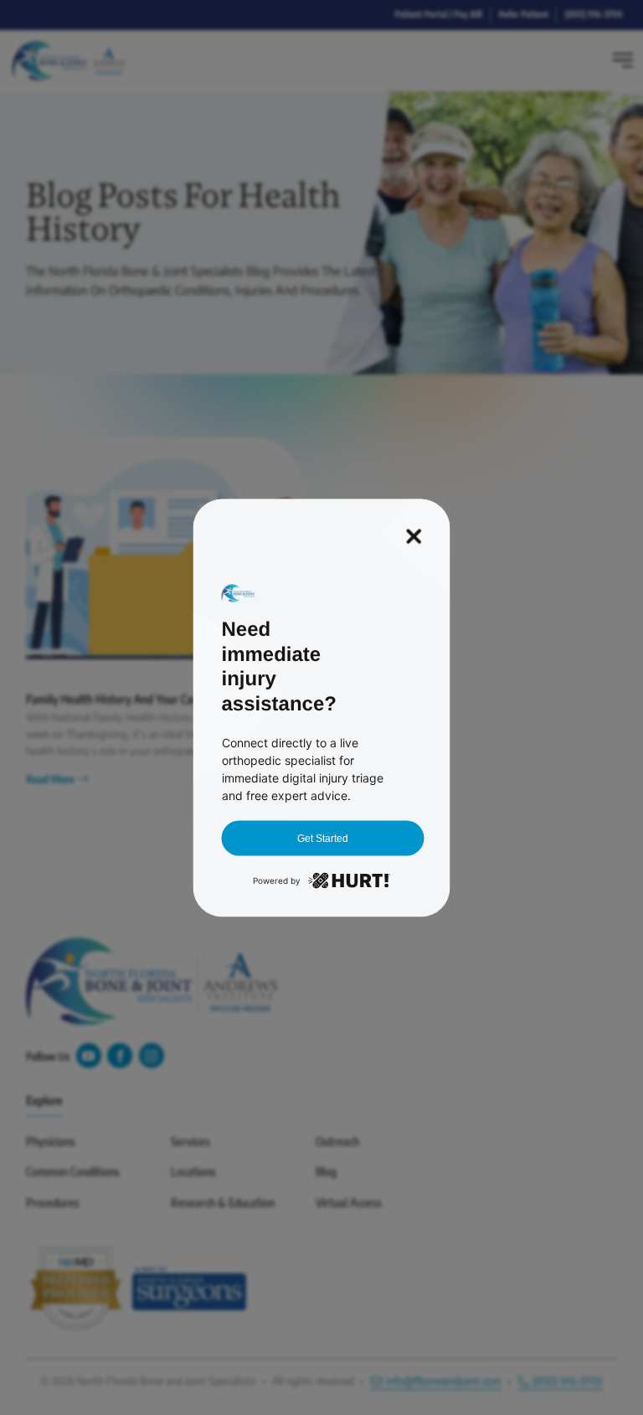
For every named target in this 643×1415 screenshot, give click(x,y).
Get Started (322, 838)
